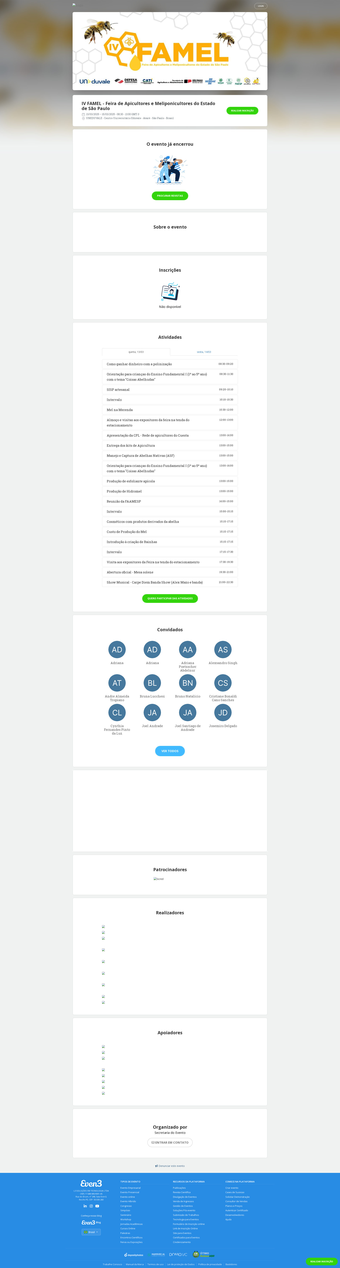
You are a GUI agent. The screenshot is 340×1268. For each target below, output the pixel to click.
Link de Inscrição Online (185, 1228)
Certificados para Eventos (186, 1237)
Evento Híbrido (128, 1201)
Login (261, 6)
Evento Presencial (129, 1192)
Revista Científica (182, 1192)
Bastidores (231, 1264)
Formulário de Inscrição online (189, 1224)
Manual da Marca (135, 1264)
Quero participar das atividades (170, 598)
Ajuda (228, 1219)
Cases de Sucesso (234, 1192)
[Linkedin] (85, 1207)
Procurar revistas (170, 195)
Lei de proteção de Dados (181, 1264)
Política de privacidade (210, 1264)
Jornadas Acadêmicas (131, 1224)
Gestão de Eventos (183, 1205)
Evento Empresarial (130, 1187)
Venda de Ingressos (183, 1201)
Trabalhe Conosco (112, 1264)
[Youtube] (97, 1207)
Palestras (125, 1233)
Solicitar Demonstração (237, 1196)
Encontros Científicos (131, 1237)
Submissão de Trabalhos (186, 1215)
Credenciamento (182, 1242)
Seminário (125, 1215)
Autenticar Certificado (236, 1210)
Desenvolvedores (234, 1215)
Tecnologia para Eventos (186, 1219)
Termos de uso (156, 1264)
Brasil (91, 1232)
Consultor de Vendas (236, 1201)
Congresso (126, 1205)
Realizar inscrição (242, 110)
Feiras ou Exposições (131, 1242)
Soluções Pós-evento (184, 1210)
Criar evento (231, 1187)
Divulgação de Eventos (185, 1196)
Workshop (125, 1219)
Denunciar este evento (172, 1166)
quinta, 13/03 (136, 352)
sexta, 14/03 (204, 352)
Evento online (127, 1196)
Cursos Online (127, 1228)
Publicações (179, 1187)
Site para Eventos (182, 1233)
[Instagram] (91, 1207)
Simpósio (125, 1210)
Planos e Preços (233, 1205)
